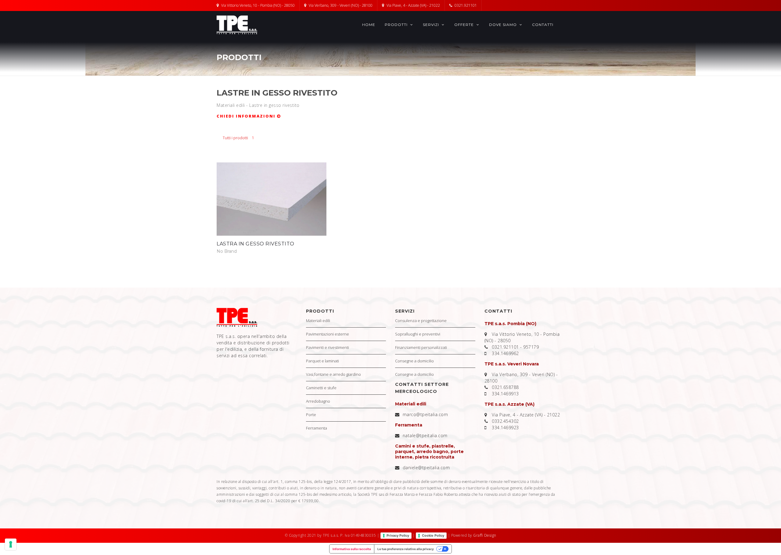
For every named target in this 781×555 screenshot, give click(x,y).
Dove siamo (503, 24)
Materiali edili (318, 320)
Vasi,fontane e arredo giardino (333, 374)
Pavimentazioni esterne (327, 334)
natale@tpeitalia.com (425, 435)
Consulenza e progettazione (421, 320)
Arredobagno (318, 401)
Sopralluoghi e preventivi (417, 334)
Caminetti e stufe (321, 387)
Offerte (464, 24)
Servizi (431, 24)
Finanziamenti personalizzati (421, 347)
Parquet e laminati (322, 361)
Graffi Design (484, 535)
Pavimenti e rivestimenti (327, 347)
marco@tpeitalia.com (425, 414)
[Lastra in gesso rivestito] (271, 199)
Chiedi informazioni (247, 116)
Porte (311, 414)
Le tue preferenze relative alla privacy (405, 549)
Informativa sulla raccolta (352, 549)
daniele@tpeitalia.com (426, 467)
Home (368, 24)
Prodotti (397, 24)
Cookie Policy (433, 535)
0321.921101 (466, 5)
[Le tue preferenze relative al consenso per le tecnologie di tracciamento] (10, 544)
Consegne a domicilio (414, 361)
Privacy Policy (398, 535)
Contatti (542, 24)
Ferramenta (316, 428)
